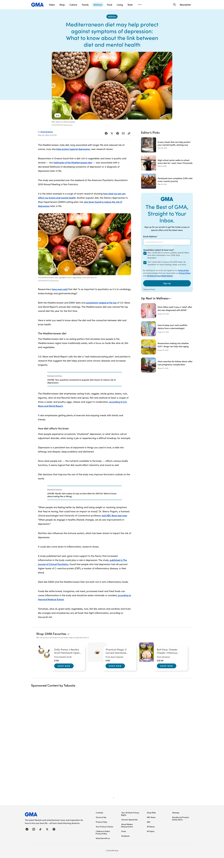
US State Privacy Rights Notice (160, 275)
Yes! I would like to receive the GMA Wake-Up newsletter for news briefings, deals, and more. (167, 263)
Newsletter (185, 4)
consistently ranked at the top (101, 302)
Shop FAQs (151, 812)
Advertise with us (103, 838)
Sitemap (175, 812)
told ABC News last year (114, 515)
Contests (99, 812)
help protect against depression (73, 149)
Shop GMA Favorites (51, 633)
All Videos (151, 826)
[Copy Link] (129, 133)
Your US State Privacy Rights (130, 813)
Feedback (125, 836)
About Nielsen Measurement (127, 825)
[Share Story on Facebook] (106, 133)
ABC (148, 822)
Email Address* (150, 236)
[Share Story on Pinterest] (118, 133)
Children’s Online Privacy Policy (103, 832)
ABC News (151, 817)
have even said (60, 289)
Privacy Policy (185, 273)
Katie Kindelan (47, 131)
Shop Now (64, 666)
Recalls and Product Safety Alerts (180, 818)
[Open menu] (139, 4)
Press (123, 831)
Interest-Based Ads (129, 819)
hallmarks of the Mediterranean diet (73, 162)
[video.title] (112, 86)
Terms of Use (183, 270)
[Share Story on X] (112, 133)
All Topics (150, 831)
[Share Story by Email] (123, 133)
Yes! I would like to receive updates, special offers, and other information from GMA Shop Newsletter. (168, 255)
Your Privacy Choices (104, 826)
